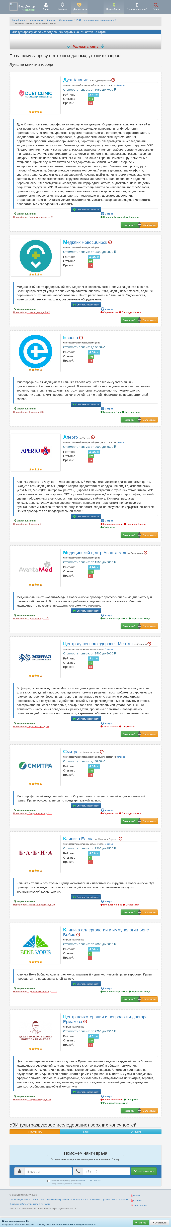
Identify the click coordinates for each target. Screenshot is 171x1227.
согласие (81, 1180)
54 (90, 1044)
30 (90, 667)
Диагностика (66, 19)
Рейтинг (85, 1131)
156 (91, 571)
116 (91, 98)
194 (91, 356)
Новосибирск (36, 19)
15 (90, 662)
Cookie (35, 1199)
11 (90, 861)
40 (90, 360)
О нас (12, 1203)
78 (90, 774)
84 (90, 261)
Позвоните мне (145, 1171)
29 (90, 265)
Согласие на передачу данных (54, 1199)
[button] (114, 7)
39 (90, 103)
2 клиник (121, 442)
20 (90, 460)
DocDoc (97, 1180)
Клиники (50, 19)
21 (90, 575)
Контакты (123, 1199)
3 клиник (121, 85)
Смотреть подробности (87, 209)
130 (91, 770)
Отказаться (160, 1222)
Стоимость (136, 1131)
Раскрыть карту (86, 46)
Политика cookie (64, 1224)
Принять (141, 1222)
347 (91, 1040)
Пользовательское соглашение (85, 1199)
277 (91, 456)
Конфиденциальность (20, 1199)
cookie (89, 1180)
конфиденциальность (85, 1224)
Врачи (136, 1195)
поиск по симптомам (40, 1203)
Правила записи (109, 1199)
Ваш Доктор (18, 19)
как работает (22, 1203)
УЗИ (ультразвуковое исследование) (96, 19)
